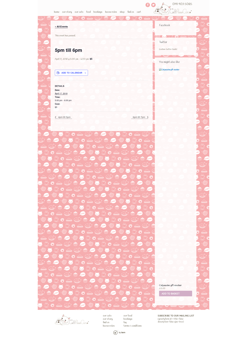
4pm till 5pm (64, 117)
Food (88, 12)
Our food (128, 315)
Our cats (79, 12)
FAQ (125, 322)
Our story (67, 12)
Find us (131, 12)
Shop (122, 12)
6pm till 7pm (139, 117)
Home (56, 12)
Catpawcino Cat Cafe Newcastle (173, 8)
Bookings (97, 12)
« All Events (61, 26)
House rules (111, 12)
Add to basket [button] (171, 293)
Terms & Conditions (133, 326)
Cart (139, 12)
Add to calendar (71, 72)
